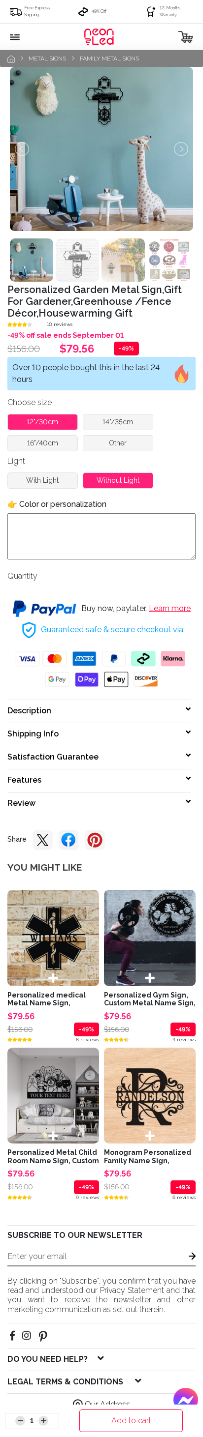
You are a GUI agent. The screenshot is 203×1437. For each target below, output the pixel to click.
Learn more (170, 608)
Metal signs (47, 58)
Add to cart (131, 1420)
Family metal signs (109, 58)
